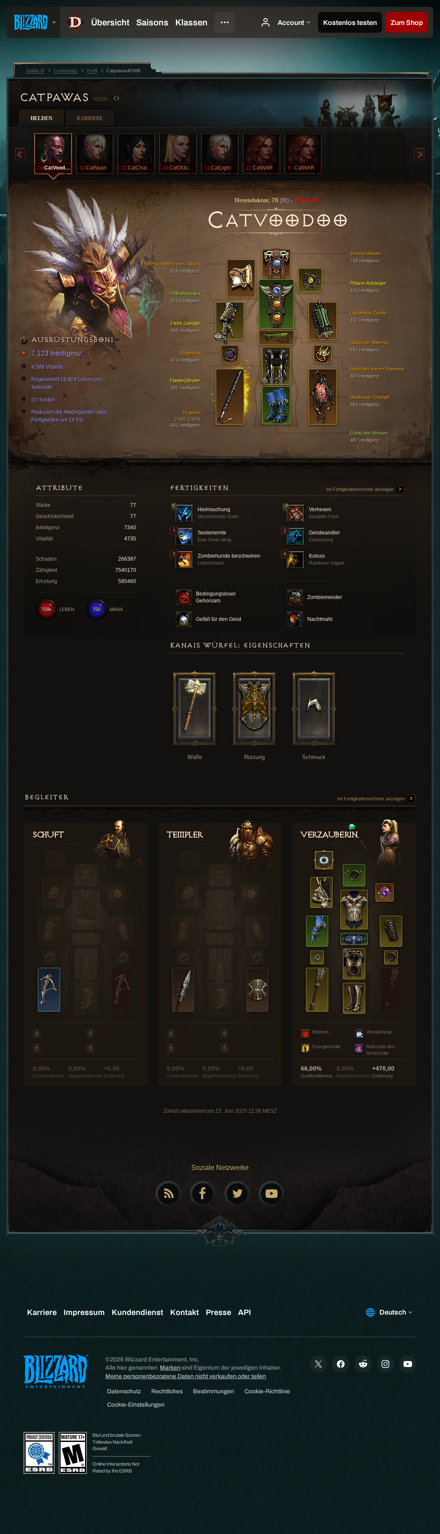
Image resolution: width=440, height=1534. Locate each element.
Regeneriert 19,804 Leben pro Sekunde (66, 383)
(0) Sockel (43, 400)
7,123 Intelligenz (56, 353)
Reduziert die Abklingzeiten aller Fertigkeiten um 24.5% (69, 416)
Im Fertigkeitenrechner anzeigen (360, 489)
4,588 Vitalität (47, 367)
